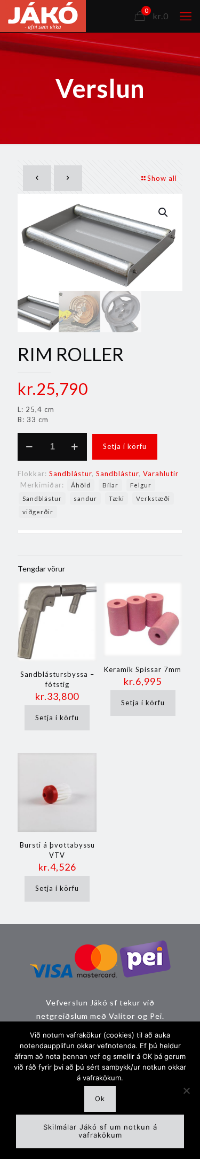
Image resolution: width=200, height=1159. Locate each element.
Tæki (116, 498)
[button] (163, 212)
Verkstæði (153, 498)
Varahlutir (161, 473)
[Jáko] (43, 16)
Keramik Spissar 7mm (142, 669)
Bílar (110, 485)
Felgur (140, 485)
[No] (186, 1090)
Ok (100, 1098)
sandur (85, 498)
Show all (162, 178)
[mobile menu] (186, 16)
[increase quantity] (75, 447)
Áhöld (81, 485)
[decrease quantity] (29, 447)
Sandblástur (70, 473)
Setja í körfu (125, 446)
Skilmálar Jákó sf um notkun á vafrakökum (100, 1131)
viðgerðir (37, 511)
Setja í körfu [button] (57, 717)
